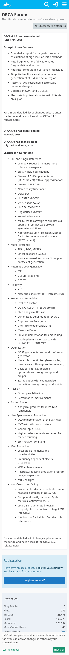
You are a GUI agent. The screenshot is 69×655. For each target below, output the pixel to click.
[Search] (46, 4)
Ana (63, 631)
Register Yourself (34, 580)
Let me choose (10, 649)
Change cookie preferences (52, 25)
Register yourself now (49, 567)
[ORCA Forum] (6, 4)
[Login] (55, 4)
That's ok (59, 649)
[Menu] (64, 4)
